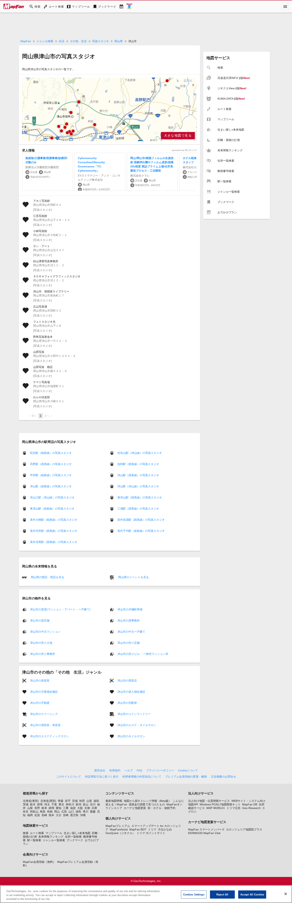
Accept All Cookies (252, 894)
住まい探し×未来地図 (77, 833)
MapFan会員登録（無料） (39, 861)
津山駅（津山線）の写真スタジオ (138, 486)
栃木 (33, 804)
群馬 (40, 804)
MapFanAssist (119, 829)
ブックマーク (75, 840)
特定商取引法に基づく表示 (101, 776)
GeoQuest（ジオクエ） (120, 833)
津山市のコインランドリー (134, 713)
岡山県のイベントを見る (133, 577)
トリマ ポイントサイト (151, 833)
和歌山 (34, 811)
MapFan (25, 41)
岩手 (68, 800)
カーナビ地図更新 (135, 808)
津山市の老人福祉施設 (131, 691)
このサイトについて (68, 776)
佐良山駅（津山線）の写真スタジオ (139, 452)
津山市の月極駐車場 (129, 609)
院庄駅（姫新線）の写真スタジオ (51, 452)
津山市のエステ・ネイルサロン (136, 724)
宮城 (75, 800)
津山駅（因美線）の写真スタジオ (138, 475)
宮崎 (66, 815)
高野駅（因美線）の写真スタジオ (51, 464)
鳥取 (42, 811)
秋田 (82, 800)
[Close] (285, 893)
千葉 (54, 804)
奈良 (25, 811)
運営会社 (99, 770)
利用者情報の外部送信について (141, 776)
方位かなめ (165, 829)
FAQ (139, 770)
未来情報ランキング (50, 836)
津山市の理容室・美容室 (45, 724)
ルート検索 (37, 833)
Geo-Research (251, 808)
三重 (66, 808)
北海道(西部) (48, 800)
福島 (96, 800)
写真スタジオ (100, 41)
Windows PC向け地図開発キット (220, 804)
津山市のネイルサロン (131, 736)
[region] (109, 109)
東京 (61, 804)
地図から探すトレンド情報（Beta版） (147, 800)
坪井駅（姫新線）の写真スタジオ (51, 475)
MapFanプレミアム (117, 825)
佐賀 (37, 815)
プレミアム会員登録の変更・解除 (186, 776)
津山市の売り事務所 (42, 653)
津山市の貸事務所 (128, 620)
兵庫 (94, 808)
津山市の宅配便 (127, 702)
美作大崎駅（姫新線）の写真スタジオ (53, 519)
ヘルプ (128, 770)
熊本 (51, 815)
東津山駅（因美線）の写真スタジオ (139, 497)
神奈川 (70, 804)
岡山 (57, 811)
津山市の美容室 (39, 680)
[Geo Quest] (129, 7)
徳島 (78, 811)
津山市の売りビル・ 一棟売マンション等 (142, 653)
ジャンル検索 (45, 41)
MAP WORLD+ (215, 808)
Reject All (222, 894)
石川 (93, 804)
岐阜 (44, 808)
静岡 (51, 808)
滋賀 (73, 808)
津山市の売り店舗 (128, 642)
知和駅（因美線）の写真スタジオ (138, 464)
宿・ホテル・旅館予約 (161, 808)
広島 (64, 811)
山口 (71, 811)
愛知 (58, 808)
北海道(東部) (31, 800)
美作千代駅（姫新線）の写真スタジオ (141, 530)
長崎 (44, 815)
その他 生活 (78, 41)
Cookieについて (188, 770)
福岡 (30, 815)
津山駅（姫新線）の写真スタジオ (51, 486)
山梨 (30, 808)
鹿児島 (74, 815)
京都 (87, 808)
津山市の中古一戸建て (131, 631)
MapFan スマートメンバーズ (206, 829)
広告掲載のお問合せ (223, 776)
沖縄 (83, 815)
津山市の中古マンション (45, 631)
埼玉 (47, 804)
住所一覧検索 (73, 836)
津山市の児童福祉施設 (44, 691)
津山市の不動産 (39, 702)
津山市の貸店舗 (39, 620)
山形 (89, 800)
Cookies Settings (193, 894)
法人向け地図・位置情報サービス (209, 800)
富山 (85, 804)
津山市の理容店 (127, 680)
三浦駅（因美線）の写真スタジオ (138, 508)
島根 (50, 811)
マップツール (53, 833)
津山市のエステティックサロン (49, 736)
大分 (58, 815)
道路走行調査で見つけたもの (147, 804)
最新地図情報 (113, 800)
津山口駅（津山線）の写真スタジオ (52, 497)
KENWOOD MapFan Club (204, 833)
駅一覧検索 (34, 840)
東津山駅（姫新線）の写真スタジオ (52, 508)
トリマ (152, 829)
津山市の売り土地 (41, 642)
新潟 (78, 804)
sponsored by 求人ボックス (184, 150)
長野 (37, 808)
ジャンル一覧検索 (54, 840)
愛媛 (93, 811)
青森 (60, 800)
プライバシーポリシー (160, 770)
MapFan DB (249, 804)
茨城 (25, 804)
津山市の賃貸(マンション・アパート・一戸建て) (60, 609)
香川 (85, 811)
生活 (61, 41)
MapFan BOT (137, 829)
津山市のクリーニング (44, 713)
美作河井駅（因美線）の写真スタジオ (53, 530)
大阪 (80, 808)
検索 (25, 833)
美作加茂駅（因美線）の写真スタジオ (141, 519)
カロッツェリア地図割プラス (244, 829)
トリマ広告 (234, 808)
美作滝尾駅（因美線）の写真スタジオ (53, 542)
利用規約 (114, 770)
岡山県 (118, 41)
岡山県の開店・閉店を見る (47, 577)
